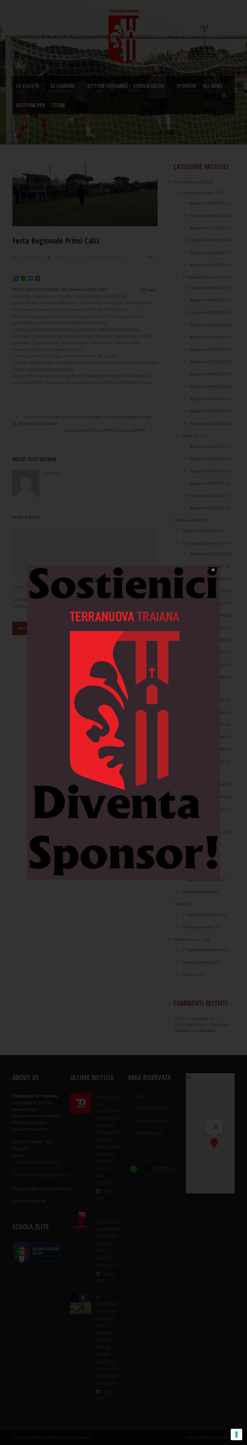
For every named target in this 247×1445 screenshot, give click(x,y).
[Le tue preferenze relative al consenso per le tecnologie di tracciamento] (236, 1434)
